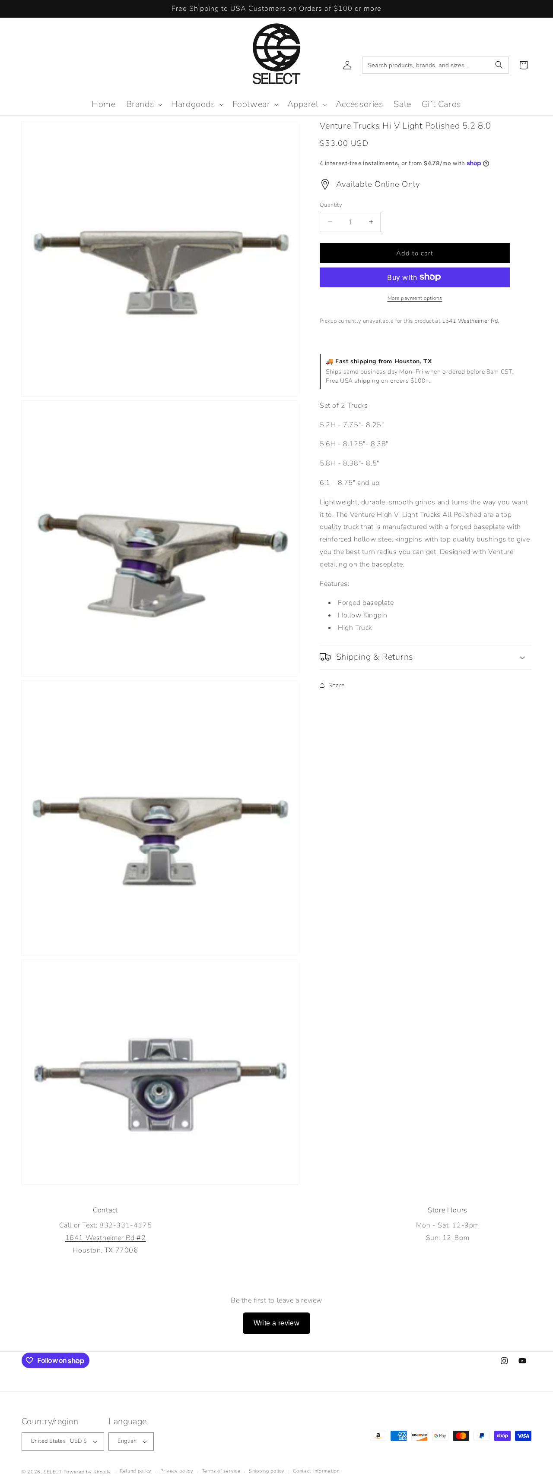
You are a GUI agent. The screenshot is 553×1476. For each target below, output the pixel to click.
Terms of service (221, 1471)
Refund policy (136, 1471)
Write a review (277, 1323)
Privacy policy (177, 1471)
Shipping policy (267, 1471)
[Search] (499, 65)
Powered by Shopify (87, 1472)
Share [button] (336, 685)
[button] (143, 104)
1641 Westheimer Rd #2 (105, 1238)
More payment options (415, 297)
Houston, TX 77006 (105, 1250)
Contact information (316, 1471)
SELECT (53, 1472)
